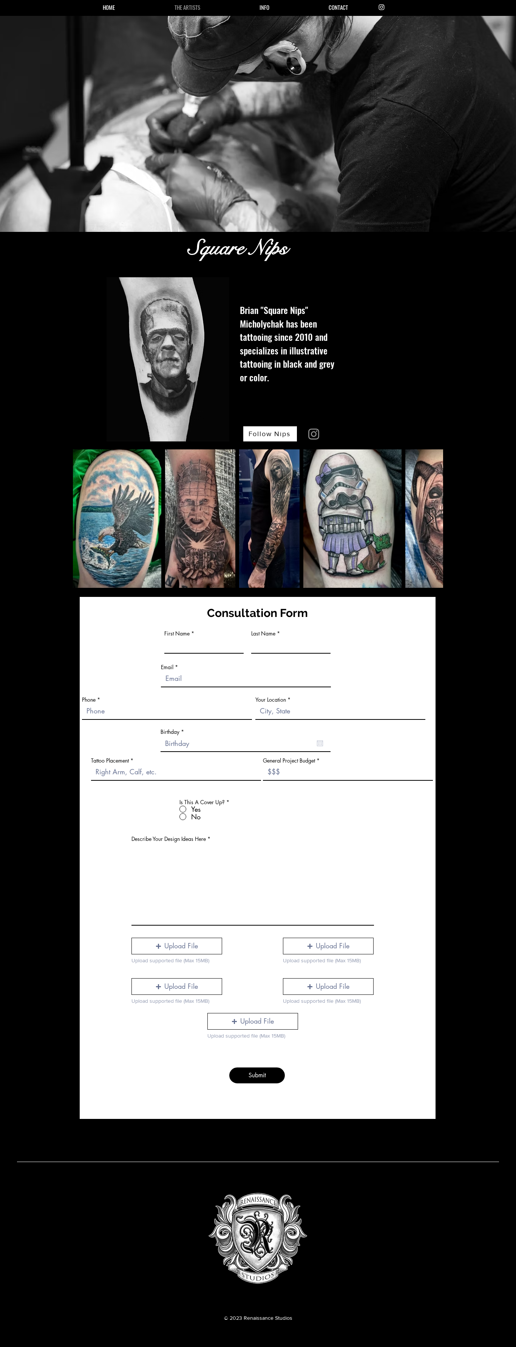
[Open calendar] (320, 743)
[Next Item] (430, 518)
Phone (89, 699)
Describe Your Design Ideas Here (168, 839)
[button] (264, 7)
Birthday (174, 732)
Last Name (263, 633)
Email (167, 667)
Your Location (270, 699)
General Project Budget (289, 760)
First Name (177, 633)
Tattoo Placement (110, 760)
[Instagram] (381, 7)
